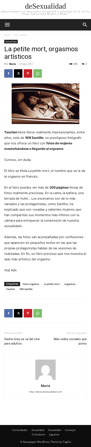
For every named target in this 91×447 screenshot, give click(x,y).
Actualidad (38, 430)
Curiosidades (20, 430)
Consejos (70, 430)
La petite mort (52, 284)
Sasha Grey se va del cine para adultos (22, 341)
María (12, 63)
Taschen (10, 289)
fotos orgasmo (31, 284)
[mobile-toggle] (7, 24)
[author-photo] (45, 380)
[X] (18, 73)
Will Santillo (26, 289)
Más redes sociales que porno (70, 341)
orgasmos (69, 284)
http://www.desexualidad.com (45, 391)
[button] (85, 24)
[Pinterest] (28, 73)
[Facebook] (8, 73)
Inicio (7, 35)
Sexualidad (20, 35)
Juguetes (54, 434)
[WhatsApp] (37, 73)
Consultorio (38, 434)
